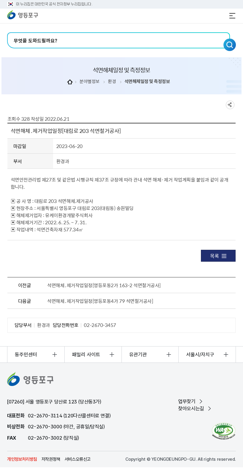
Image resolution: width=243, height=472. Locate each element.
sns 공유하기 (230, 105)
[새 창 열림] (223, 431)
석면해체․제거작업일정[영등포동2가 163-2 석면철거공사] (104, 285)
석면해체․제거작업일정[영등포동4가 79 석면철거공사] (100, 300)
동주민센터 (26, 354)
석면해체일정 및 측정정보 (147, 81)
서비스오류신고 (78, 459)
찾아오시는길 (191, 408)
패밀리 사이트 (86, 354)
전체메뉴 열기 (232, 15)
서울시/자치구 (200, 354)
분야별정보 (89, 81)
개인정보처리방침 (22, 459)
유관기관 (138, 354)
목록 (214, 255)
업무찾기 (186, 401)
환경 (112, 81)
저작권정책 (50, 459)
